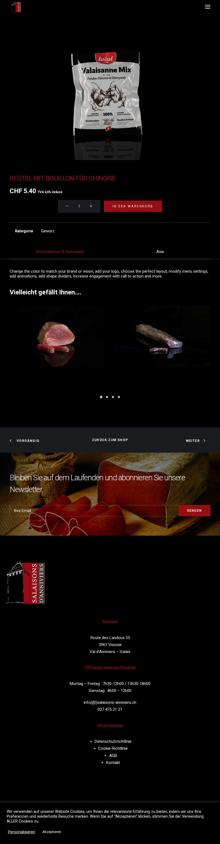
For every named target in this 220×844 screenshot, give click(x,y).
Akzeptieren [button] (51, 832)
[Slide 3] (113, 397)
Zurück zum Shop (110, 440)
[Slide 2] (107, 397)
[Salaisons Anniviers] (16, 6)
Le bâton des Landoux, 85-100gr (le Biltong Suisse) (163, 379)
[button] (207, 6)
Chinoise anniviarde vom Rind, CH (59, 379)
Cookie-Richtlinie (113, 748)
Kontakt (113, 762)
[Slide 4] (119, 397)
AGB (113, 755)
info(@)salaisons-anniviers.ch (110, 702)
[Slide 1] (101, 397)
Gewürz (47, 231)
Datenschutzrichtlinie (113, 741)
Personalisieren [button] (21, 831)
